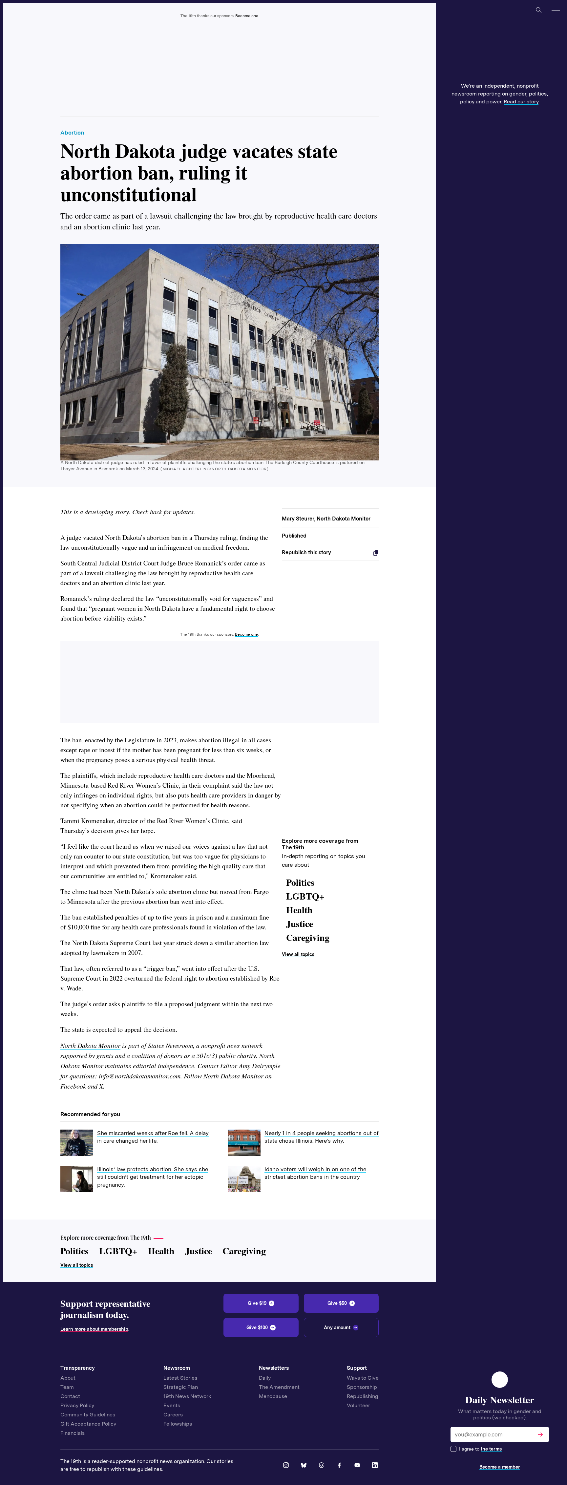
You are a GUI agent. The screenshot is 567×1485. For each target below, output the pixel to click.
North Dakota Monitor (90, 1045)
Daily (265, 1378)
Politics (300, 882)
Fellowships (177, 1424)
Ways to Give (363, 1378)
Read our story (521, 101)
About (67, 1378)
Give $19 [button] (257, 1303)
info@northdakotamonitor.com (139, 1075)
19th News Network (187, 1396)
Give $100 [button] (257, 1327)
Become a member (499, 1467)
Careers (173, 1414)
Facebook (73, 1086)
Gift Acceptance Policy (88, 1424)
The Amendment (279, 1387)
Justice (299, 923)
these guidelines (142, 1469)
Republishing (362, 1396)
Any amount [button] (337, 1327)
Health (299, 910)
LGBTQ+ (305, 896)
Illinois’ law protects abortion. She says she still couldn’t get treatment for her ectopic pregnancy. (152, 1177)
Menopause (273, 1396)
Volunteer (358, 1405)
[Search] (538, 10)
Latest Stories (180, 1378)
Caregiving (307, 937)
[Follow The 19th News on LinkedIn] (375, 1465)
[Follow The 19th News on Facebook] (340, 1465)
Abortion (72, 132)
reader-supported (113, 1461)
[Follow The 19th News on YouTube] (357, 1465)
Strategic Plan (180, 1387)
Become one (246, 15)
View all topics (298, 954)
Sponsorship (362, 1387)
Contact (70, 1396)
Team (67, 1387)
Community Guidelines (87, 1414)
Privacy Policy (77, 1405)
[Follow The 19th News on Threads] (322, 1465)
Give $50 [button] (337, 1303)
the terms (491, 1449)
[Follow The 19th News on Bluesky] (304, 1465)
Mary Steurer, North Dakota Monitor (326, 519)
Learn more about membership (94, 1329)
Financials (72, 1433)
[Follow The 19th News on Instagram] (286, 1465)
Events (171, 1405)
